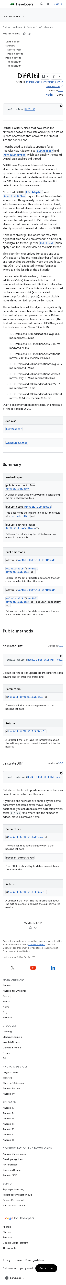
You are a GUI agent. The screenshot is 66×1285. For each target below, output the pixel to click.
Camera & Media (12, 1047)
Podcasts (7, 1017)
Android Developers (12, 27)
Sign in (58, 4)
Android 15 (8, 1118)
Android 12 (8, 1134)
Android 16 (9, 1113)
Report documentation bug (17, 1194)
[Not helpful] (29, 33)
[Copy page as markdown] (54, 76)
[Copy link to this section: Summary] (24, 465)
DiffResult (47, 243)
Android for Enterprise (14, 990)
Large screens (10, 1072)
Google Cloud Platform (15, 1242)
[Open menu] (5, 4)
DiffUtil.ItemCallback (20, 528)
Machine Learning (12, 1036)
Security (7, 996)
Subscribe (46, 1268)
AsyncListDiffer (14, 154)
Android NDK (10, 1175)
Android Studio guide (14, 1153)
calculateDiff (21, 516)
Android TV (9, 1093)
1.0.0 (60, 90)
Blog (5, 1012)
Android (7, 985)
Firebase (7, 1237)
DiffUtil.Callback (17, 488)
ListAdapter (45, 150)
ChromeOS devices (13, 1083)
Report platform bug (13, 1189)
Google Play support (13, 1200)
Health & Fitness (11, 1042)
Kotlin (49, 94)
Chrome (7, 1232)
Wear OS (7, 1077)
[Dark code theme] (61, 106)
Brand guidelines (35, 1260)
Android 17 (8, 1107)
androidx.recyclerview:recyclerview (44, 81)
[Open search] (42, 4)
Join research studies (14, 1205)
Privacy (6, 1052)
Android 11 (8, 1139)
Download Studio (12, 1169)
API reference (14, 16)
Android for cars (11, 1088)
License (18, 1260)
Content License (36, 944)
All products (9, 1248)
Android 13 (8, 1129)
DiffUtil (30, 109)
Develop (31, 27)
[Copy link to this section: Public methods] (36, 631)
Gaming (7, 1031)
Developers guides (13, 1159)
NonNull (23, 560)
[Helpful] (24, 33)
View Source (53, 86)
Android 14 (9, 1123)
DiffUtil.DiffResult (37, 506)
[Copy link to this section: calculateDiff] (26, 646)
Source (6, 1001)
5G (4, 1058)
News (6, 1006)
